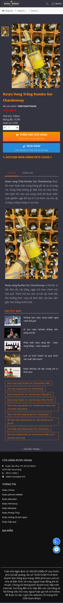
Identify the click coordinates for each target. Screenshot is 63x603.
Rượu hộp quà (9, 521)
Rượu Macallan (9, 499)
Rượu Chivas (8, 490)
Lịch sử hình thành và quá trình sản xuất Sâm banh (40, 357)
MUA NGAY (31, 147)
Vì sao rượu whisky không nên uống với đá (40, 331)
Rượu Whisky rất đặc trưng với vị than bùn (40, 370)
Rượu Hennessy (10, 503)
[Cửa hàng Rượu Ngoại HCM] (11, 3)
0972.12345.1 (12, 473)
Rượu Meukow (9, 508)
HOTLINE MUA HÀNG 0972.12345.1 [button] (28, 157)
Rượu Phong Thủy (11, 512)
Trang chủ (8, 10)
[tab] (12, 173)
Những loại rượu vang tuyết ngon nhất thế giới (41, 319)
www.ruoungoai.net (15, 476)
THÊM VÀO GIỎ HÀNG (33, 136)
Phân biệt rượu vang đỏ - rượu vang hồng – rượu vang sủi (40, 344)
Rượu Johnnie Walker (12, 494)
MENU (58, 3)
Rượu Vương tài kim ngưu (14, 517)
